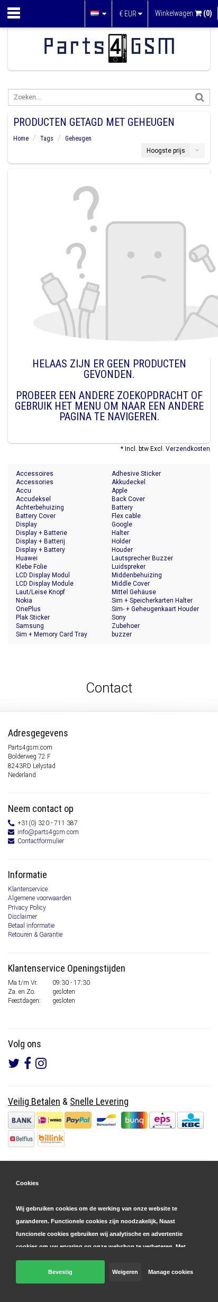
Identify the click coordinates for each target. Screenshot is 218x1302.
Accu (23, 490)
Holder (121, 541)
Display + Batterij (40, 541)
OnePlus (28, 609)
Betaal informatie (31, 925)
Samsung (30, 626)
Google (122, 524)
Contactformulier (40, 841)
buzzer (122, 634)
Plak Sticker (33, 617)
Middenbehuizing (137, 575)
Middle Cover (131, 583)
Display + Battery (40, 549)
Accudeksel (33, 499)
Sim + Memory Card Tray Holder (51, 635)
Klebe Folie (31, 566)
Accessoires (34, 473)
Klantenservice (28, 889)
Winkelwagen (183, 13)
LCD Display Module (45, 583)
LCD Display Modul (43, 575)
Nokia (24, 600)
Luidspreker (129, 566)
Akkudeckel (129, 482)
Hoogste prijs (166, 150)
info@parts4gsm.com (48, 832)
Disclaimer (22, 916)
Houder (122, 549)
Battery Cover (36, 516)
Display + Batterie (41, 533)
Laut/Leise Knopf (40, 592)
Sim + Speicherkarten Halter (152, 600)
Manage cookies (170, 1272)
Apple (120, 490)
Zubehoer (126, 626)
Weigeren (125, 1272)
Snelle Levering (99, 1101)
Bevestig (60, 1272)
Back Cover (128, 499)
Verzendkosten (188, 449)
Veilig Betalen (34, 1101)
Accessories (34, 482)
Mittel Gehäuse (134, 592)
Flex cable (126, 516)
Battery (122, 507)
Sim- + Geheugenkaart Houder (155, 609)
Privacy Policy (27, 907)
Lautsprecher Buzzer (142, 558)
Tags (46, 138)
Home (21, 138)
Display (26, 524)
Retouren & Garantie (35, 934)
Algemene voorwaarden (39, 898)
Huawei (27, 558)
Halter (120, 533)
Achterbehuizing (40, 507)
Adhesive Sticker (136, 473)
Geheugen (78, 138)
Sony (119, 617)
